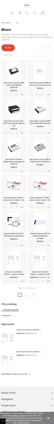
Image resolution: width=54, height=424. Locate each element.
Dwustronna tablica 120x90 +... (28, 330)
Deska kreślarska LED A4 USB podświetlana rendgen (40, 235)
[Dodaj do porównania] (16, 94)
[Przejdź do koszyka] (42, 13)
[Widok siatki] (40, 48)
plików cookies (19, 415)
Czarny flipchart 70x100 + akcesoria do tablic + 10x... (40, 199)
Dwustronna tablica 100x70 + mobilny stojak (14, 273)
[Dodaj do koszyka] (48, 281)
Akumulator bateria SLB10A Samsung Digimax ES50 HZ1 (13, 161)
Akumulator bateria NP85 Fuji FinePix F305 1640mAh (40, 122)
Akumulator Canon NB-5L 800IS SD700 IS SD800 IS (40, 160)
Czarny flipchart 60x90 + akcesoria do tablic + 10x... (14, 199)
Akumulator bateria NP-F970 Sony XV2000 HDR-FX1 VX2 (14, 123)
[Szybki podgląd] (6, 94)
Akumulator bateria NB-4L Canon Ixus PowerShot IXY (40, 84)
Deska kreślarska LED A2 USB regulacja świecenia (14, 234)
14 (34, 295)
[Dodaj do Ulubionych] (11, 94)
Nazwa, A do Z (8, 55)
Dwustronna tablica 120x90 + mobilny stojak (40, 273)
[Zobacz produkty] (22, 94)
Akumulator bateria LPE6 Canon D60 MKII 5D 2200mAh (14, 85)
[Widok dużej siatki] (45, 48)
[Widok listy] (49, 48)
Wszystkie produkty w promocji (14, 374)
